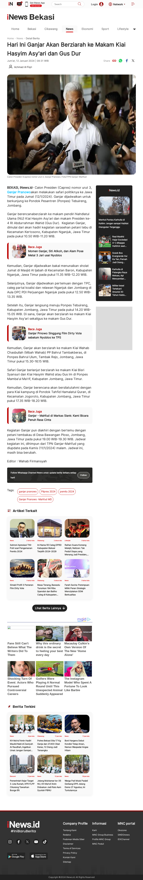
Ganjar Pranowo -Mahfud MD (35, 499)
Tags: (10, 490)
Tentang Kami (69, 830)
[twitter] (133, 60)
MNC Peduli (98, 843)
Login (94, 4)
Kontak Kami (69, 857)
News (69, 29)
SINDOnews (124, 834)
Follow (83, 475)
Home (15, 29)
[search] (79, 4)
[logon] (10, 4)
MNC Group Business (102, 834)
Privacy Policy (70, 853)
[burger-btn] (133, 4)
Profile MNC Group (101, 839)
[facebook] (127, 60)
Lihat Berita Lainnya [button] (48, 608)
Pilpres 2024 (48, 491)
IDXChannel (123, 839)
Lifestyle (123, 29)
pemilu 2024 (67, 491)
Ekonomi (87, 29)
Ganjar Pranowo (19, 192)
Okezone (122, 830)
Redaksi (67, 834)
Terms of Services (71, 848)
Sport (105, 29)
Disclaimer (68, 843)
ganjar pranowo (28, 491)
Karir (94, 830)
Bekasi (32, 29)
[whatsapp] (120, 60)
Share (106, 60)
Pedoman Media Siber (73, 839)
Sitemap (67, 862)
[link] (114, 60)
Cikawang (51, 29)
